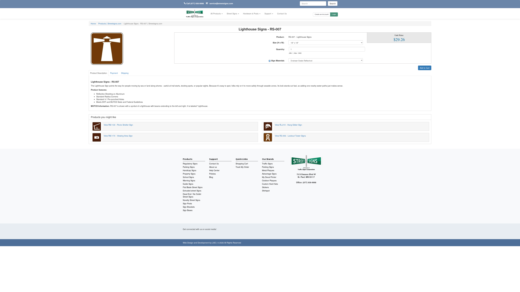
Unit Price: (399, 35)
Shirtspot (266, 190)
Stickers (265, 187)
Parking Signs (189, 167)
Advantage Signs (269, 173)
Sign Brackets (189, 206)
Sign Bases (187, 210)
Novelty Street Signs (191, 200)
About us (213, 167)
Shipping (125, 73)
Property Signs (189, 173)
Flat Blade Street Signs (192, 187)
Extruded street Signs (192, 190)
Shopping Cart (242, 163)
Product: (280, 37)
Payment (114, 73)
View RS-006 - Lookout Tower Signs (290, 135)
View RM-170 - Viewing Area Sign (118, 135)
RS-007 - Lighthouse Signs (299, 37)
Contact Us (282, 13)
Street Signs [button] (232, 13)
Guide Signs (188, 183)
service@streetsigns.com (221, 3)
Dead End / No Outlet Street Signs (192, 195)
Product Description (98, 73)
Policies (212, 173)
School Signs (188, 177)
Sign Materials (277, 60)
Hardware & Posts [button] (251, 13)
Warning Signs (189, 180)
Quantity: (280, 49)
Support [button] (268, 13)
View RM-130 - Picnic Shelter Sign (118, 124)
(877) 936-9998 (197, 3)
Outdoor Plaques (269, 180)
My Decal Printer (269, 177)
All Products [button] (216, 13)
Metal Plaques (268, 170)
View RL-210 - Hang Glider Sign (288, 124)
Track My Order (242, 167)
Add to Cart (425, 68)
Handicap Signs (189, 170)
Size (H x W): (278, 42)
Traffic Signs (267, 163)
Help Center (214, 170)
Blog (211, 177)
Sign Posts (187, 203)
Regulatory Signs (190, 163)
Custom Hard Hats (270, 183)
